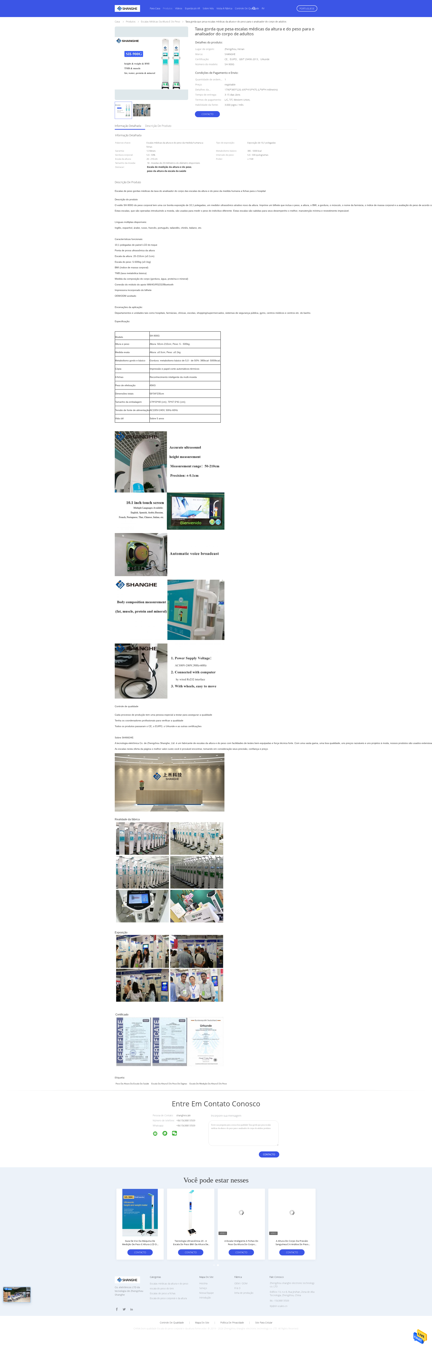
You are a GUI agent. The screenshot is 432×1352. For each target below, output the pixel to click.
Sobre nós (208, 8)
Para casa (155, 8)
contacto (207, 114)
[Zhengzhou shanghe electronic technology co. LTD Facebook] (117, 1309)
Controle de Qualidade (172, 1322)
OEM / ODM (240, 1283)
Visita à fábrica (224, 8)
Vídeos (178, 8)
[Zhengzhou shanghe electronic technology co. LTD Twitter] (124, 1309)
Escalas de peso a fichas (163, 1293)
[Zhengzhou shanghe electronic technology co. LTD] (157, 1134)
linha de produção (243, 1292)
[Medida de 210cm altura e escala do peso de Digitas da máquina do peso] (190, 1212)
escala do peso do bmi (162, 1288)
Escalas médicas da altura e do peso (169, 1283)
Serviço (203, 1288)
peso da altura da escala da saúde (132, 1083)
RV (263, 8)
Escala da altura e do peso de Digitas (169, 1083)
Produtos (167, 8)
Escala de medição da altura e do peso (208, 1083)
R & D (237, 1288)
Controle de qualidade (247, 8)
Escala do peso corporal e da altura (168, 1298)
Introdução (205, 1297)
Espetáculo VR (192, 8)
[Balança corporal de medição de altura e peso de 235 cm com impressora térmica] (292, 1212)
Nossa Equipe (206, 1292)
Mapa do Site (202, 1322)
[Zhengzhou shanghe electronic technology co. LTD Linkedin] (132, 1309)
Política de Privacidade (232, 1322)
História (203, 1283)
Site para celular (263, 1322)
